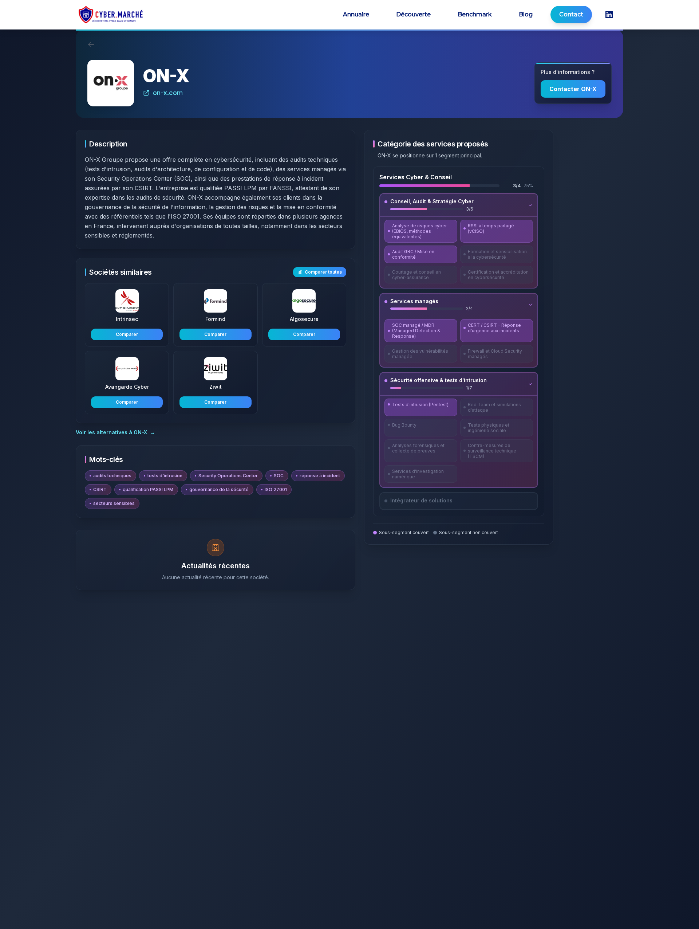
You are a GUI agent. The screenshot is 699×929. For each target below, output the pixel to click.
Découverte (413, 14)
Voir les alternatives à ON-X (115, 432)
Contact (571, 14)
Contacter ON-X (573, 89)
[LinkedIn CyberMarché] (609, 14)
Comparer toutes (323, 272)
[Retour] (91, 44)
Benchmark (475, 14)
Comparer (127, 334)
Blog (526, 14)
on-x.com (168, 93)
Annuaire (356, 14)
